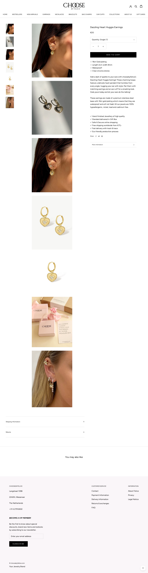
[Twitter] (99, 136)
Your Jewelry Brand (17, 566)
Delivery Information (100, 499)
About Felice (133, 491)
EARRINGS (46, 14)
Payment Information (100, 495)
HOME (5, 14)
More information (97, 144)
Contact (95, 491)
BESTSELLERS (17, 14)
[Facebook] (96, 136)
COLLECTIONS (114, 14)
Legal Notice (133, 499)
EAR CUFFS (100, 14)
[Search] (136, 6)
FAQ (93, 507)
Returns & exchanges (100, 503)
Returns (8, 432)
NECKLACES (59, 14)
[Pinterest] (102, 136)
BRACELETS (73, 14)
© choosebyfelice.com (17, 563)
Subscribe (18, 544)
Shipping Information (13, 422)
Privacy (131, 495)
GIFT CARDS (141, 14)
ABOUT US (128, 14)
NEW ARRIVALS (32, 14)
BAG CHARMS (87, 14)
